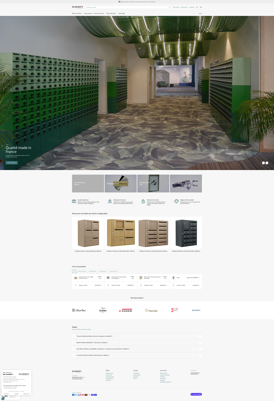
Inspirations (135, 376)
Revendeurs (162, 380)
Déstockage (108, 380)
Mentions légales (163, 373)
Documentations (136, 375)
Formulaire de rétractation (165, 382)
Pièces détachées (92, 271)
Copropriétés (163, 378)
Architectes (162, 376)
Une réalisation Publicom (77, 378)
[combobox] (128, 7)
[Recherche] (170, 7)
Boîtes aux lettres (82, 271)
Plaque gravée (109, 375)
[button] (197, 7)
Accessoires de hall (113, 271)
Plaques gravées (102, 271)
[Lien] (88, 183)
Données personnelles (164, 375)
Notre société (136, 373)
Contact (200, 13)
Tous (74, 271)
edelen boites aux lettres (77, 377)
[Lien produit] (88, 277)
